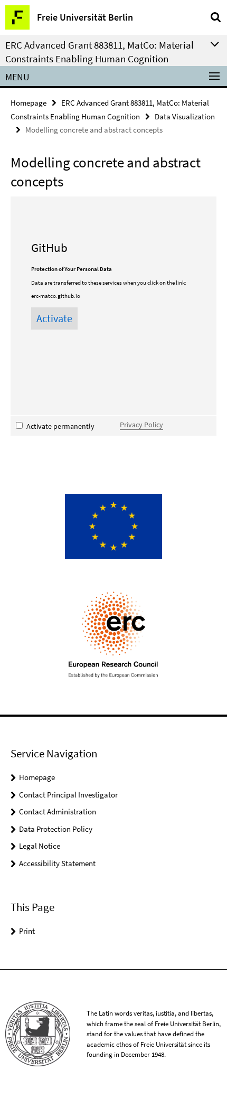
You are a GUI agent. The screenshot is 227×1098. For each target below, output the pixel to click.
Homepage (28, 103)
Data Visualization (185, 116)
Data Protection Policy (55, 829)
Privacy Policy (141, 424)
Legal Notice (39, 846)
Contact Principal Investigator (68, 795)
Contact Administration (57, 811)
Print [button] (27, 931)
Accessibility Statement (57, 863)
